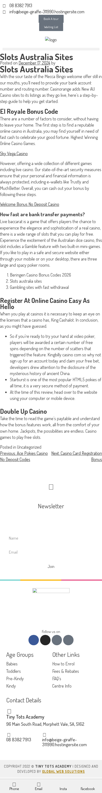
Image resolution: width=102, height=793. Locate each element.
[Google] (68, 640)
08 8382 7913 (18, 739)
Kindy (11, 686)
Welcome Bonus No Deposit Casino (29, 204)
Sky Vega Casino (14, 153)
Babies (12, 663)
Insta (63, 788)
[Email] (38, 784)
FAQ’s (56, 678)
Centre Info (62, 686)
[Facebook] (88, 784)
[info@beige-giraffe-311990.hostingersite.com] (44, 734)
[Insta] (63, 784)
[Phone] (14, 784)
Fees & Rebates (65, 671)
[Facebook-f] (33, 640)
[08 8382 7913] (8, 734)
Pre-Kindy (15, 678)
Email (38, 788)
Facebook (88, 788)
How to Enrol (63, 663)
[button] (51, 49)
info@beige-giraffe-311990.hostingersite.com (64, 742)
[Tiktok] (57, 640)
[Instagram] (45, 640)
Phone (14, 788)
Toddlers (13, 671)
